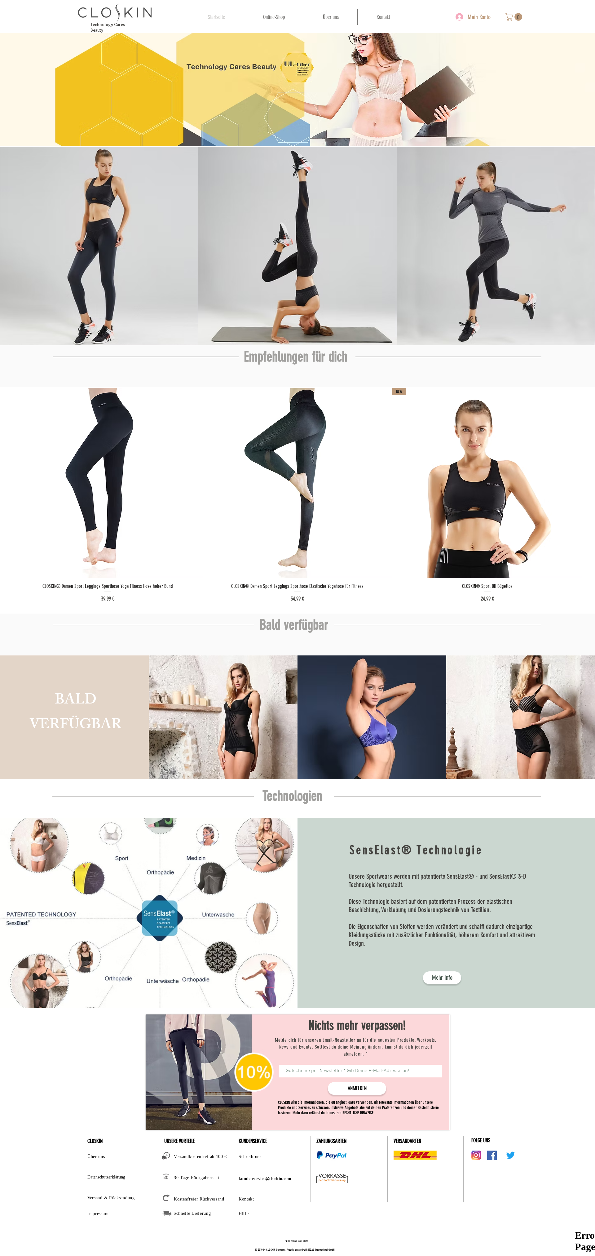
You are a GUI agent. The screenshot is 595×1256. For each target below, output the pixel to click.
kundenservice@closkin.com (265, 1178)
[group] (297, 495)
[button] (514, 17)
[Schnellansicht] (108, 483)
